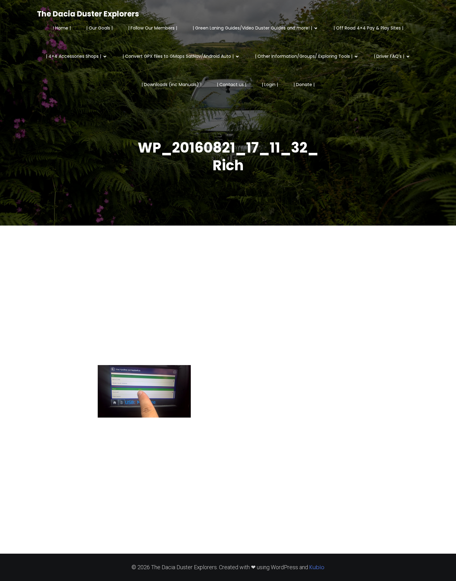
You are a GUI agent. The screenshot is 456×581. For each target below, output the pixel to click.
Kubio (316, 567)
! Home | (62, 28)
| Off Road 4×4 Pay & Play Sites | (368, 28)
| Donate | (304, 84)
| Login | (270, 84)
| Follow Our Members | (152, 28)
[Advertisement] (228, 306)
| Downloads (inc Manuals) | (171, 84)
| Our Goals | (99, 28)
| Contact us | (231, 84)
